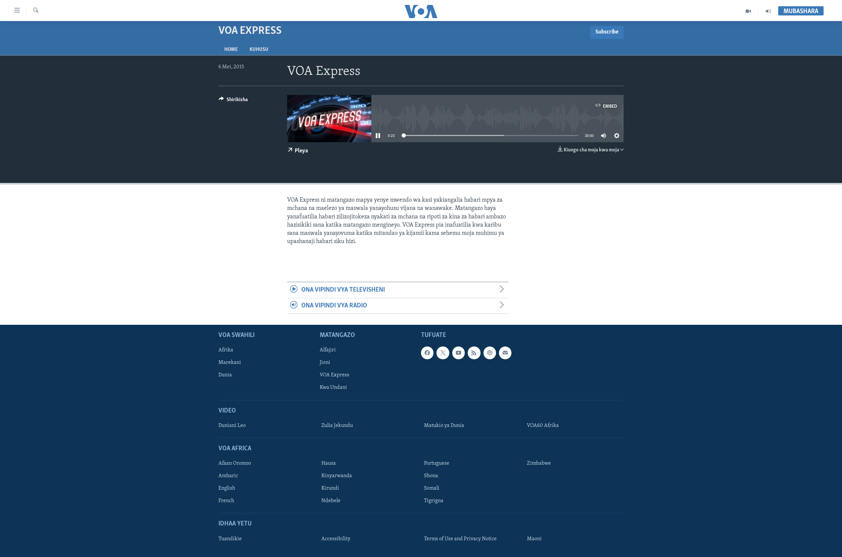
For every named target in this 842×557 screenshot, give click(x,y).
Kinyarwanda (336, 476)
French (226, 500)
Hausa (328, 463)
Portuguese (436, 463)
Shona (431, 476)
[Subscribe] (505, 352)
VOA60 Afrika (543, 425)
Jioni (325, 362)
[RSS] (474, 352)
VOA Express (334, 375)
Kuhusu (259, 49)
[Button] (233, 101)
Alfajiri (328, 350)
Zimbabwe (539, 463)
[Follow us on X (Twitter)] (442, 352)
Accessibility (335, 539)
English (226, 488)
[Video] (748, 11)
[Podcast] (489, 352)
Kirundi (330, 488)
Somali (431, 488)
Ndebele (330, 500)
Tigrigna (433, 500)
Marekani (229, 362)
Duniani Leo (232, 425)
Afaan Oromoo (234, 463)
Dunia (225, 375)
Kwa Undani (333, 387)
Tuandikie (230, 539)
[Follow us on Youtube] (458, 352)
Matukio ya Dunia (444, 425)
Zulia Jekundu (337, 425)
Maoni (534, 539)
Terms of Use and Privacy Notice (460, 539)
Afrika (225, 350)
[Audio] (768, 11)
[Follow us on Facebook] (427, 352)
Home (231, 49)
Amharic (228, 476)
